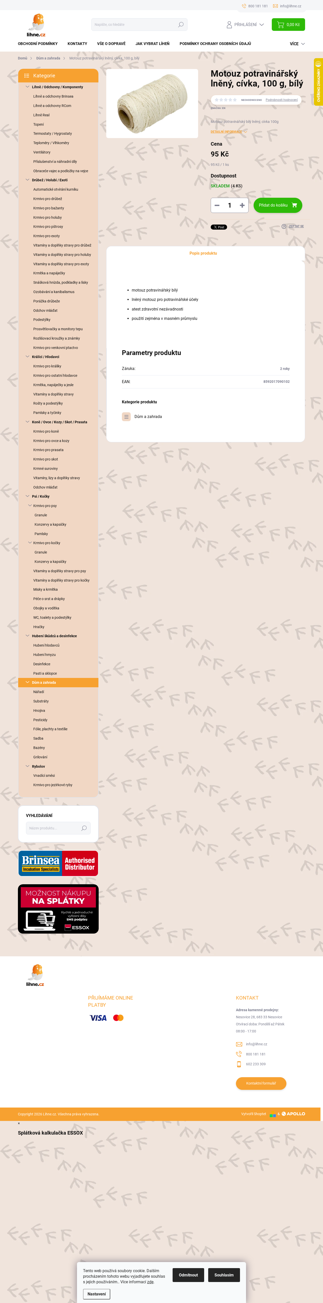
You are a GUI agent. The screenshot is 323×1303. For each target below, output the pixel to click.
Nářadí (38, 692)
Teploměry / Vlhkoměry (51, 143)
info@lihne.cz (256, 1044)
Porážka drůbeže (46, 301)
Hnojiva (39, 711)
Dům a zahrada (44, 682)
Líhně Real (41, 115)
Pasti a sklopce (45, 673)
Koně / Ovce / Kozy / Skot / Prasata (59, 422)
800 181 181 (256, 1054)
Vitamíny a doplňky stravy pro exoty (61, 264)
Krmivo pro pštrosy (48, 227)
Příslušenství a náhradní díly (55, 162)
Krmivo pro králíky (47, 366)
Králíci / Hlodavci (45, 357)
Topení (38, 124)
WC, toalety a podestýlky (52, 617)
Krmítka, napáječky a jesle (53, 385)
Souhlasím (224, 1275)
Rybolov (38, 766)
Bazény (39, 748)
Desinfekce (41, 664)
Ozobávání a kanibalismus (53, 292)
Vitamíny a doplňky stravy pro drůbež (62, 245)
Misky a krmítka (45, 589)
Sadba (38, 738)
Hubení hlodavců (46, 645)
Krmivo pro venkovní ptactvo (55, 348)
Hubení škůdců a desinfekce (54, 636)
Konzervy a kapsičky (50, 524)
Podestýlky (41, 320)
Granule (41, 515)
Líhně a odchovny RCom (52, 106)
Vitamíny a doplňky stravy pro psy (59, 571)
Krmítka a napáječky (49, 273)
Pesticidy (40, 720)
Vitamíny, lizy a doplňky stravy (56, 478)
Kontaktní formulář (261, 1083)
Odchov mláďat (45, 310)
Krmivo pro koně (46, 431)
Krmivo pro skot (45, 459)
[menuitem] (39, 43)
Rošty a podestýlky (48, 403)
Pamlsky (41, 534)
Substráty (41, 701)
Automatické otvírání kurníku (55, 189)
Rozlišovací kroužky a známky (56, 338)
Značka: (218, 108)
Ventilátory (41, 152)
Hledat (181, 25)
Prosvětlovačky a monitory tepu (58, 329)
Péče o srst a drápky (49, 599)
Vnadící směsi (44, 776)
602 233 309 (256, 1064)
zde (150, 1281)
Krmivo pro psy (45, 506)
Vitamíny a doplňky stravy (53, 394)
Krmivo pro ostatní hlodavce (55, 375)
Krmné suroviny (45, 469)
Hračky (38, 627)
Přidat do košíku (273, 205)
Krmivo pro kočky (46, 543)
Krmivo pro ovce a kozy (51, 441)
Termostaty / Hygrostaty (52, 133)
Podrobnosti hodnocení (282, 100)
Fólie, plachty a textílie (50, 729)
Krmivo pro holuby (47, 217)
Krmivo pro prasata (48, 450)
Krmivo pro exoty (46, 236)
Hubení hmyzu (44, 655)
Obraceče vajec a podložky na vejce (60, 171)
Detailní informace (226, 132)
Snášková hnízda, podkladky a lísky (60, 282)
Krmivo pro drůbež (47, 199)
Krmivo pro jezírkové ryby (52, 785)
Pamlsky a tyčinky (47, 413)
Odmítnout (188, 1275)
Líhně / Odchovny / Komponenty (57, 87)
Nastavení (97, 1294)
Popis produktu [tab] (203, 253)
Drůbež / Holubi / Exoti (50, 180)
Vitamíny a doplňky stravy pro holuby (62, 255)
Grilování (40, 757)
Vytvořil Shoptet (253, 1114)
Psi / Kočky (40, 496)
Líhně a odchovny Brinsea (53, 96)
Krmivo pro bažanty (48, 208)
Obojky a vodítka (46, 608)
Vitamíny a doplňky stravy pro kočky (61, 580)
